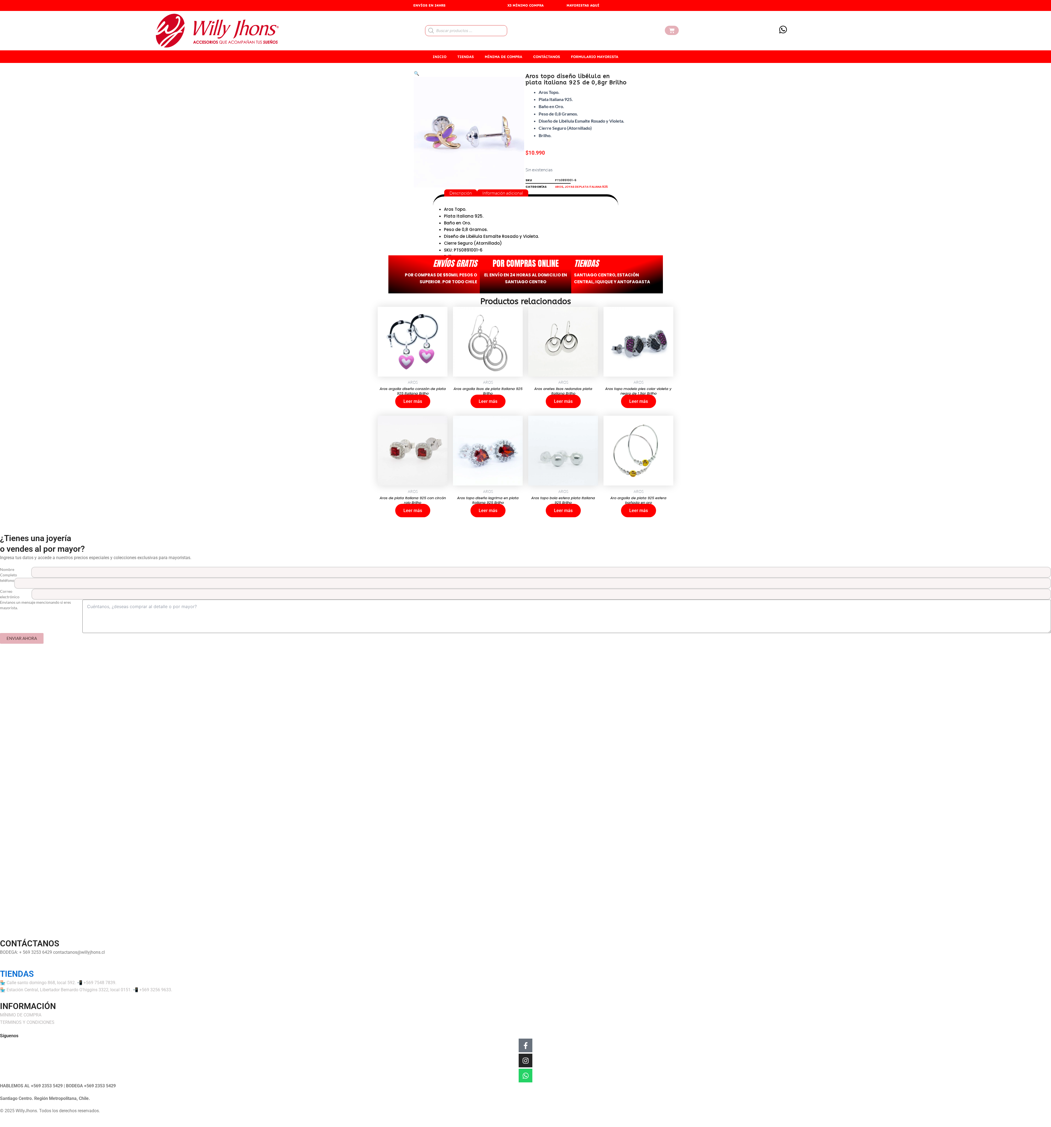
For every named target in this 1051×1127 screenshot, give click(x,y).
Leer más (412, 401)
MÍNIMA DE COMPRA (503, 56)
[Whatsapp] (525, 1075)
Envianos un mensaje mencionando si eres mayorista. (35, 605)
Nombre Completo (8, 572)
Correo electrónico (9, 594)
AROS (559, 187)
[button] (416, 73)
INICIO (439, 56)
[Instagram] (525, 1060)
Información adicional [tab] (502, 193)
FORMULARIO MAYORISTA (594, 56)
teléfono (7, 580)
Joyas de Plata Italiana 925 (586, 187)
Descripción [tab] (460, 193)
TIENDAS (465, 56)
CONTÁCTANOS (546, 56)
